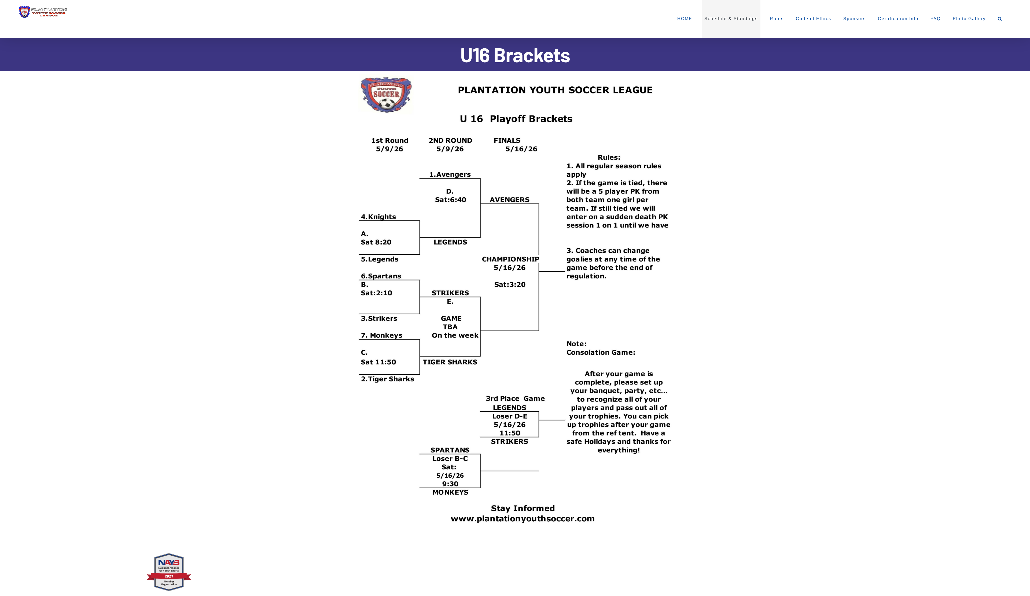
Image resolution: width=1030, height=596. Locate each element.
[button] (1000, 19)
